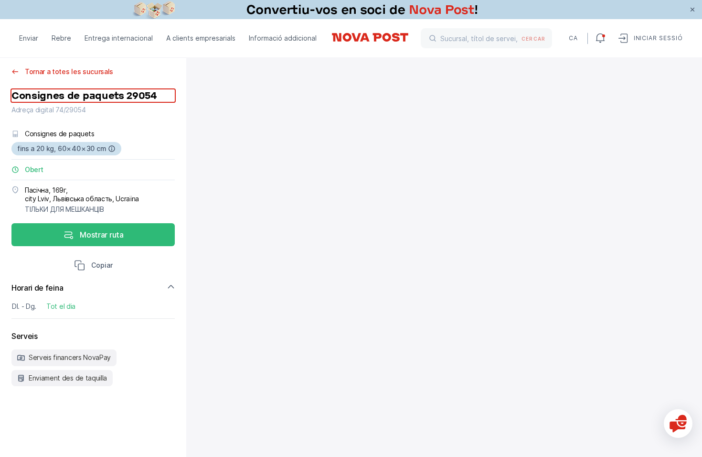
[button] (93, 266)
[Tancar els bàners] (692, 9)
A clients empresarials (200, 38)
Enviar (28, 38)
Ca (573, 38)
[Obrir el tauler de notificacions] (600, 38)
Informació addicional (283, 38)
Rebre (61, 38)
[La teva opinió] (678, 423)
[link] (351, 9)
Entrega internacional (119, 38)
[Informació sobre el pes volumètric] (112, 148)
